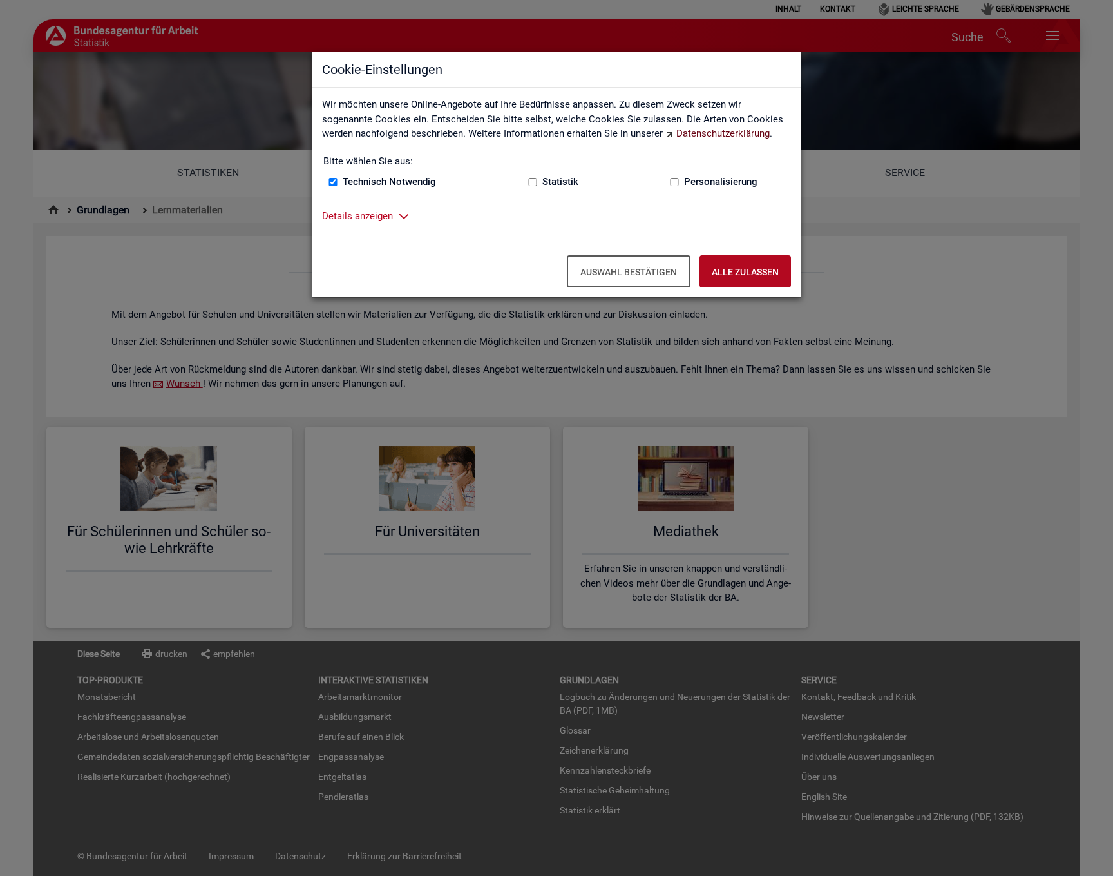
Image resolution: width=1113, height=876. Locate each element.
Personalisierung (720, 182)
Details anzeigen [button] (357, 216)
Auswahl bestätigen (628, 272)
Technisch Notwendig (389, 182)
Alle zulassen (745, 272)
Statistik (560, 182)
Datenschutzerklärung (723, 133)
